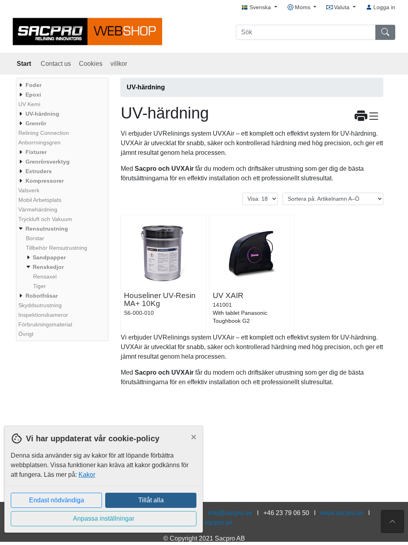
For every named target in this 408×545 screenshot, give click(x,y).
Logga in (383, 7)
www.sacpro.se (341, 512)
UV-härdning (146, 87)
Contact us (56, 63)
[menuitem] (61, 85)
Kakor (86, 474)
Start (25, 63)
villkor (118, 63)
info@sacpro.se (230, 512)
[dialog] (101, 485)
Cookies (90, 63)
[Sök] (385, 32)
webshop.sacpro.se (204, 522)
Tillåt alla (151, 500)
